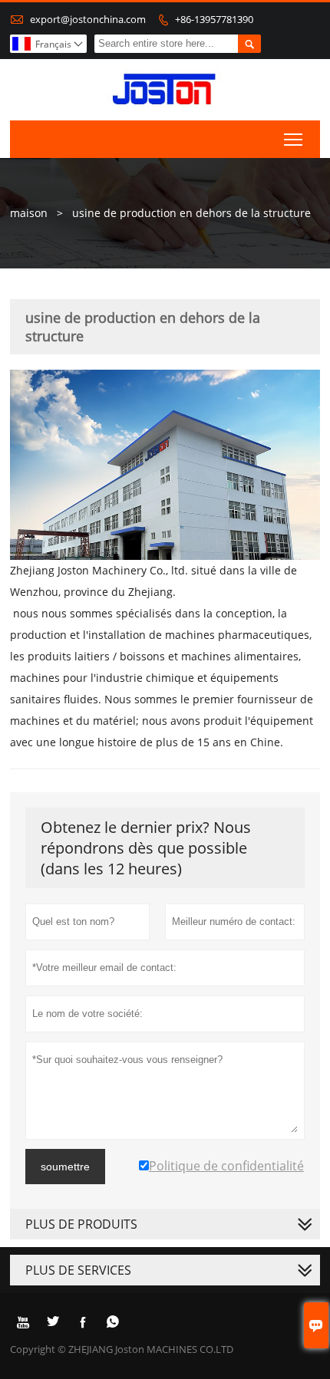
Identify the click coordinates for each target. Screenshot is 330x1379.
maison (29, 213)
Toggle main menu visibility (293, 139)
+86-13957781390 (214, 19)
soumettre (65, 1166)
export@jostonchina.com (88, 19)
